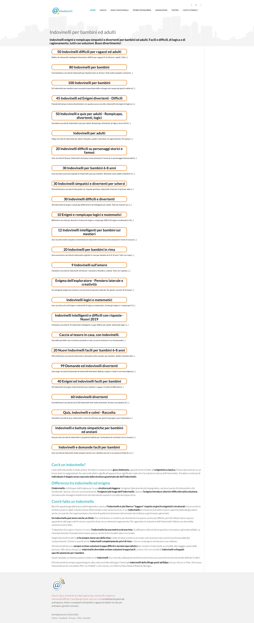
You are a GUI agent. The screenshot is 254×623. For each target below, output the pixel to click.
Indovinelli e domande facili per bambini (89, 447)
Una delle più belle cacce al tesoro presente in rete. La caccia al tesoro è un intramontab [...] (88, 340)
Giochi (103, 10)
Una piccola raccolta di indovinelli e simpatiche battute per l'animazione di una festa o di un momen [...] (93, 437)
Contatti (86, 618)
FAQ (79, 618)
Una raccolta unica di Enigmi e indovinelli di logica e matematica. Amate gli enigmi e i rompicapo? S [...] (93, 305)
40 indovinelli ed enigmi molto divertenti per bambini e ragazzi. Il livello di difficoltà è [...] (88, 387)
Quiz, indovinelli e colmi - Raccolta (89, 412)
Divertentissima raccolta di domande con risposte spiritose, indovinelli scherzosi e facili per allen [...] (92, 189)
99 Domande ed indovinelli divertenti (89, 366)
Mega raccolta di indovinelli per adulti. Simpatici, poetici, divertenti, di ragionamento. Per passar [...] (92, 139)
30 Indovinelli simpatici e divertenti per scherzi (89, 183)
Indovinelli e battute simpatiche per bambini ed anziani (89, 430)
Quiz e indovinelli (120, 10)
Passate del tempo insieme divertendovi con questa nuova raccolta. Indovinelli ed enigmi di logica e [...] (93, 104)
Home (93, 10)
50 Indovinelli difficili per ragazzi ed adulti (89, 52)
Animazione (161, 10)
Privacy (72, 618)
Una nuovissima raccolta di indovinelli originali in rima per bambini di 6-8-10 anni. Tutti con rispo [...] (93, 255)
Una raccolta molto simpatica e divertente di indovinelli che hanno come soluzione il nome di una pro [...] (94, 239)
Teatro (175, 10)
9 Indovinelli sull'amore (89, 265)
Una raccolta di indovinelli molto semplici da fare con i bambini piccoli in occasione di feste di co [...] (92, 453)
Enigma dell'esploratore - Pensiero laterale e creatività (89, 282)
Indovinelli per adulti (89, 133)
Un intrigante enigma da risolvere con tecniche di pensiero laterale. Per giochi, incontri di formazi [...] (93, 290)
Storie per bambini (142, 10)
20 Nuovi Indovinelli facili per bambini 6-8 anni (89, 350)
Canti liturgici (190, 10)
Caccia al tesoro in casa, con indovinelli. (89, 335)
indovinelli (99, 595)
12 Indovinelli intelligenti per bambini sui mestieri (89, 232)
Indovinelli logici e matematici (89, 300)
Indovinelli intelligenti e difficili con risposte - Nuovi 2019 (89, 317)
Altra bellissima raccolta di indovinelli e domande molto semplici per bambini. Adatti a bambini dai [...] (93, 356)
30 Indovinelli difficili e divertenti (89, 199)
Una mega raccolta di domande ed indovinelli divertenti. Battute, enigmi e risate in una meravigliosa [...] (93, 371)
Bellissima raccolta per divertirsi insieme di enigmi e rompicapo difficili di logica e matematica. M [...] (93, 220)
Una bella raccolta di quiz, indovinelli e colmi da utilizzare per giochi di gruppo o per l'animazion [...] (92, 418)
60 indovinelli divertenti (89, 397)
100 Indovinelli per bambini (89, 83)
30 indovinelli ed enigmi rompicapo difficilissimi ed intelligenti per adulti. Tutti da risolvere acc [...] (91, 205)
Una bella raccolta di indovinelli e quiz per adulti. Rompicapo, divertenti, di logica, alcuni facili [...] (91, 123)
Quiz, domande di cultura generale (76, 595)
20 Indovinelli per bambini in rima (89, 249)
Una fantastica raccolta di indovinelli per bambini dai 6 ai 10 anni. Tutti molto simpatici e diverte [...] (92, 73)
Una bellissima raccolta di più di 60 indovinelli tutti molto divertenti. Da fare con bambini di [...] (90, 402)
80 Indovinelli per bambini (89, 67)
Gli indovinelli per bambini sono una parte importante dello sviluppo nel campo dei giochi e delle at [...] (93, 88)
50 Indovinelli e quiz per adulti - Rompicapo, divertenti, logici (89, 116)
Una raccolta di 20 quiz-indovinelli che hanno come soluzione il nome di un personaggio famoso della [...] (94, 158)
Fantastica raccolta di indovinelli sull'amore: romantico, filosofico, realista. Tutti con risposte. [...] (91, 271)
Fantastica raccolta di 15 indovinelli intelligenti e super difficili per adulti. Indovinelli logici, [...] (90, 325)
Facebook (63, 618)
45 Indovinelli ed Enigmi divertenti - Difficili (89, 98)
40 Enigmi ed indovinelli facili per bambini (89, 381)
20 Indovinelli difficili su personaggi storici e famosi (89, 151)
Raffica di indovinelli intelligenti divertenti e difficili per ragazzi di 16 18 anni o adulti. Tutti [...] (90, 57)
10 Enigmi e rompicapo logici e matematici (89, 214)
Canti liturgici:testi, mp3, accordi (86, 598)
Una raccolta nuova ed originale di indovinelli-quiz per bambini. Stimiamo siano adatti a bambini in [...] (93, 174)
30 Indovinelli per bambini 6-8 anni (89, 168)
